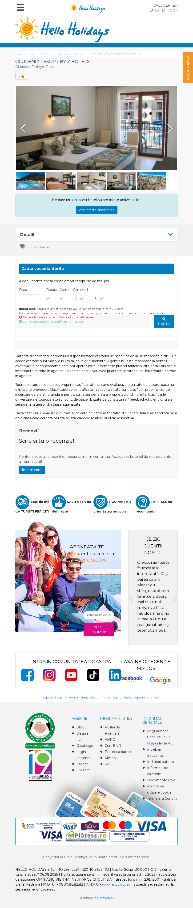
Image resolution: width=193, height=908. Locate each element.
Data (23, 290)
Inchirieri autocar (160, 762)
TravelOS (107, 898)
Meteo (110, 758)
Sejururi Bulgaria (54, 697)
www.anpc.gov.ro (116, 884)
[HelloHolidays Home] (87, 8)
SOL (108, 764)
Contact (83, 770)
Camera (80, 290)
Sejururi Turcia (101, 697)
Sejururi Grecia (78, 697)
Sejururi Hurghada (146, 697)
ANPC (110, 739)
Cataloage (84, 746)
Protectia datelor (119, 752)
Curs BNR (113, 746)
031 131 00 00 (166, 10)
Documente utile (161, 780)
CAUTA (164, 324)
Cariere (82, 764)
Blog (80, 727)
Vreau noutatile (99, 629)
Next (171, 128)
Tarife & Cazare (39, 247)
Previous (22, 128)
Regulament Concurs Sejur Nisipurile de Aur (160, 737)
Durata (51, 290)
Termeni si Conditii (162, 798)
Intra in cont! (32, 470)
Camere (66, 290)
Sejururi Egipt (122, 697)
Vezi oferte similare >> (97, 210)
